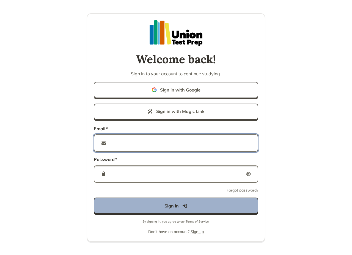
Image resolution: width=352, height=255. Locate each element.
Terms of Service (197, 221)
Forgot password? (242, 190)
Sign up (197, 231)
